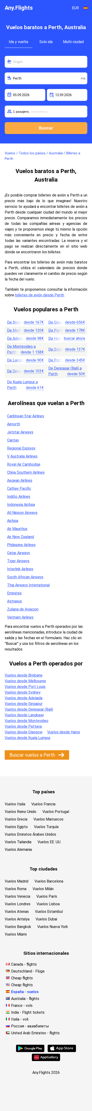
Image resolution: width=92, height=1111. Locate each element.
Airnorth (13, 424)
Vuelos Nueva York (52, 926)
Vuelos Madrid (16, 881)
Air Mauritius (17, 528)
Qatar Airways (18, 553)
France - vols (22, 1005)
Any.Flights (19, 7)
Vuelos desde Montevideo (26, 720)
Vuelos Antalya (17, 919)
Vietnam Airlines (20, 617)
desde (34, 322)
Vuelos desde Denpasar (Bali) (29, 709)
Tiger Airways (18, 561)
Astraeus (14, 601)
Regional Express (21, 448)
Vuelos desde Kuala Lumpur (27, 738)
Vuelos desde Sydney (23, 692)
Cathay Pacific (19, 488)
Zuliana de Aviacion (22, 609)
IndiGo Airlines (18, 496)
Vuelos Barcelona (48, 881)
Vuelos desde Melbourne (25, 681)
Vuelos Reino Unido (20, 811)
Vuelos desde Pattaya (23, 726)
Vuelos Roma (15, 889)
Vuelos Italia (15, 804)
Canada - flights (24, 964)
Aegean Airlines (19, 480)
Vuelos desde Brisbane (23, 675)
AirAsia (12, 520)
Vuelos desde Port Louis (25, 686)
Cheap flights (22, 978)
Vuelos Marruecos (48, 819)
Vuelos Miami (16, 934)
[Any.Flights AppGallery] (46, 1059)
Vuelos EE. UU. (49, 842)
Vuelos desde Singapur (23, 703)
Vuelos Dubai (46, 919)
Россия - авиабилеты (30, 1026)
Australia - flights (25, 998)
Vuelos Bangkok (18, 926)
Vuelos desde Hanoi (63, 732)
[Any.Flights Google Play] (30, 1050)
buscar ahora (74, 338)
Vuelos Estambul (49, 911)
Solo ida (46, 42)
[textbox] (46, 62)
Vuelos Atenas (17, 911)
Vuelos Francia (43, 804)
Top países (43, 791)
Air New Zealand (20, 537)
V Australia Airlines (22, 456)
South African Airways (25, 577)
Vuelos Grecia (16, 819)
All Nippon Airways (22, 512)
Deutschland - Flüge (28, 971)
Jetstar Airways (20, 432)
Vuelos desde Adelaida (23, 698)
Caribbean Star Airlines (25, 416)
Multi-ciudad (73, 42)
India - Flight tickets (28, 1012)
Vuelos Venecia (17, 896)
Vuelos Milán (43, 889)
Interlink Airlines (20, 569)
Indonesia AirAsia (21, 504)
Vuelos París (46, 896)
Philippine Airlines (21, 545)
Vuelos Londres (17, 904)
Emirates (14, 593)
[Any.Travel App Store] (61, 1050)
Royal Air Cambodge (23, 464)
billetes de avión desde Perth (39, 295)
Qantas (13, 440)
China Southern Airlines (26, 472)
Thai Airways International (28, 585)
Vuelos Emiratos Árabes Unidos (30, 834)
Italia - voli (19, 1019)
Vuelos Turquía (46, 827)
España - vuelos (25, 992)
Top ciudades (43, 869)
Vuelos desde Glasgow (23, 732)
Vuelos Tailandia (18, 842)
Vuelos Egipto (16, 827)
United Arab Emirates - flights (35, 1033)
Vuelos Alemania (18, 849)
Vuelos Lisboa (48, 904)
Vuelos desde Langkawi (24, 715)
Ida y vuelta (18, 42)
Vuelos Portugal (55, 811)
